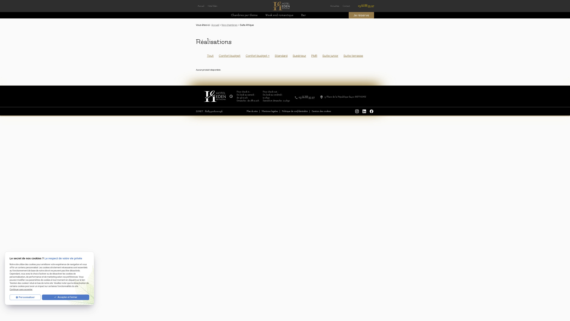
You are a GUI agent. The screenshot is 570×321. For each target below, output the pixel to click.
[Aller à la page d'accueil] (281, 6)
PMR (314, 56)
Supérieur (299, 56)
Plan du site (252, 111)
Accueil (201, 6)
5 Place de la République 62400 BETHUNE (345, 97)
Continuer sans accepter (21, 289)
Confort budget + (258, 56)
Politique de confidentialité (295, 111)
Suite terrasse (353, 56)
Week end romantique (279, 15)
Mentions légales (270, 111)
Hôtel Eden (212, 6)
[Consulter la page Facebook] (372, 111)
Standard (281, 56)
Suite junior (330, 56)
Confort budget (229, 56)
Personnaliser (27, 297)
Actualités (334, 6)
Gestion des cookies (321, 111)
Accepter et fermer (67, 297)
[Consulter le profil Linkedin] (364, 111)
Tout (210, 56)
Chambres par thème (244, 15)
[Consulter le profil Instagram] (357, 111)
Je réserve (361, 15)
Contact (346, 6)
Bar (303, 15)
